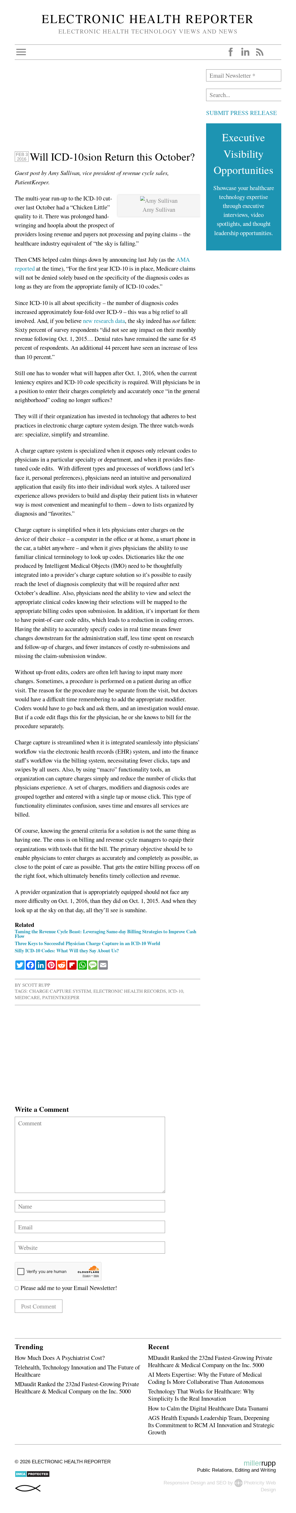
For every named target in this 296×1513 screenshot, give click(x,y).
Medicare (27, 997)
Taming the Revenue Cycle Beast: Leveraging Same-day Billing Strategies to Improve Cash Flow (105, 934)
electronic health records (129, 991)
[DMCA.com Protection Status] (32, 1476)
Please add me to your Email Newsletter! (67, 1288)
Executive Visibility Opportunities (243, 153)
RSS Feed (259, 52)
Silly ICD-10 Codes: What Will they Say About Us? (67, 950)
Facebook (230, 52)
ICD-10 (175, 991)
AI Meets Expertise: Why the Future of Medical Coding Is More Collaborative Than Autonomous (206, 1378)
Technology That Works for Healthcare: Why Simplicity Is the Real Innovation (201, 1394)
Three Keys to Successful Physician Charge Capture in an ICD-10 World (87, 943)
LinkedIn (245, 52)
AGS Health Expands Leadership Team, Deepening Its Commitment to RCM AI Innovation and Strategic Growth (211, 1425)
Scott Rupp (36, 985)
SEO (221, 1482)
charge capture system (60, 991)
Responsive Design (185, 1482)
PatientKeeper (60, 997)
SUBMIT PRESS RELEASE (241, 113)
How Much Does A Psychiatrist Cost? (60, 1358)
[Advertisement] (107, 109)
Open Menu (21, 52)
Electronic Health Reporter (148, 18)
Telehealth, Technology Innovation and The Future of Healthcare (77, 1370)
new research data (104, 321)
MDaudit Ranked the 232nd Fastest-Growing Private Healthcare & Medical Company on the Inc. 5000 (77, 1387)
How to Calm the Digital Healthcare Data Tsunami (208, 1408)
